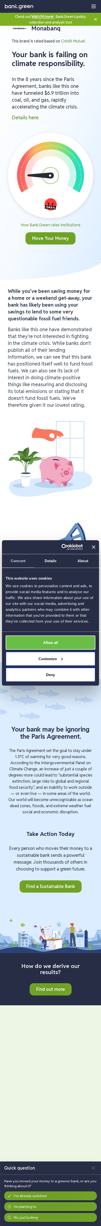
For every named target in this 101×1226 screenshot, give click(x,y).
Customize (47, 658)
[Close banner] (93, 547)
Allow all (50, 642)
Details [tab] (51, 561)
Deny (50, 675)
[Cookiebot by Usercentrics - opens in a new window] (62, 547)
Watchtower (42, 16)
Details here (25, 117)
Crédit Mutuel (73, 41)
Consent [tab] (18, 561)
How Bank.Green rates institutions (50, 225)
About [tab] (82, 561)
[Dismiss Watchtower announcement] (95, 19)
